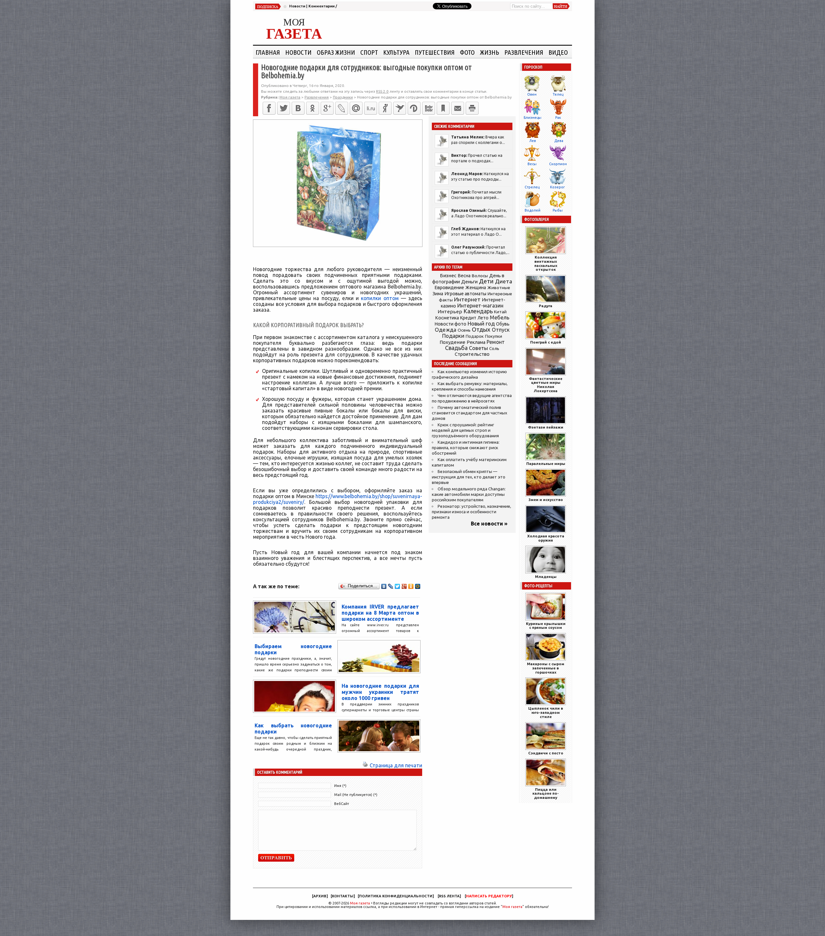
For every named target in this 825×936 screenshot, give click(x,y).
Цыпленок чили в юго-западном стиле (545, 712)
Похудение (452, 342)
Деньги (469, 281)
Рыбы (558, 210)
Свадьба (456, 348)
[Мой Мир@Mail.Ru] (356, 108)
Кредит (468, 317)
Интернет (467, 299)
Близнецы (532, 117)
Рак (558, 117)
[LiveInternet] (370, 108)
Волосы (480, 275)
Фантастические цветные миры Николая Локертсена (545, 384)
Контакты (343, 896)
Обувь (503, 323)
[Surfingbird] (399, 108)
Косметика (447, 317)
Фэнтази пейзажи (545, 427)
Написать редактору (489, 896)
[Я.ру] (385, 108)
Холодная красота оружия (545, 538)
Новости (297, 6)
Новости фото (450, 323)
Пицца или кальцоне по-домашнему (545, 793)
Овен (532, 94)
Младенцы (546, 576)
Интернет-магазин (480, 305)
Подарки (453, 336)
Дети (486, 281)
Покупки (493, 336)
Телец (558, 94)
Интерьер (450, 311)
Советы (478, 348)
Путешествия (435, 52)
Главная (268, 52)
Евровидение (449, 287)
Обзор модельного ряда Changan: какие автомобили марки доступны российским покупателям (469, 494)
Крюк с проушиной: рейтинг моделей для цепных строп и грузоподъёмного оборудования (465, 430)
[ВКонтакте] (298, 108)
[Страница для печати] (365, 765)
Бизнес (448, 275)
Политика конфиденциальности (395, 896)
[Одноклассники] (312, 108)
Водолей (532, 210)
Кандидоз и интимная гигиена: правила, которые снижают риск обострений (466, 448)
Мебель (500, 317)
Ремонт (496, 342)
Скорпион (558, 164)
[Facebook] (269, 108)
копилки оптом (379, 298)
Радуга (545, 306)
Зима (437, 293)
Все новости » (489, 523)
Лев (532, 141)
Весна (464, 275)
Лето (483, 317)
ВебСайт (341, 804)
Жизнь (489, 52)
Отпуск (501, 330)
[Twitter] (283, 108)
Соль (494, 348)
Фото (467, 52)
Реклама (476, 342)
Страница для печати (396, 765)
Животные (498, 287)
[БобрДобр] (428, 108)
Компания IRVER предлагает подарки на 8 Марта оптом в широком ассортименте (380, 613)
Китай (500, 311)
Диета (503, 281)
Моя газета (360, 903)
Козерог (557, 187)
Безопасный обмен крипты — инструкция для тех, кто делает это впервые (468, 477)
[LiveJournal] (341, 108)
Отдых (481, 329)
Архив (319, 896)
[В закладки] (443, 108)
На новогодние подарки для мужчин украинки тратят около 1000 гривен (380, 692)
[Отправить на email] (457, 108)
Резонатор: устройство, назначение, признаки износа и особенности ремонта (471, 512)
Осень (464, 330)
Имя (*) (340, 786)
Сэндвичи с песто (545, 753)
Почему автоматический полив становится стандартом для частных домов (469, 413)
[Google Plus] (404, 586)
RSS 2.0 (382, 91)
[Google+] (327, 108)
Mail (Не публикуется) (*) (355, 795)
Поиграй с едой (545, 342)
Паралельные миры (545, 463)
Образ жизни (336, 52)
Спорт (369, 52)
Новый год (481, 323)
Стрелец (532, 187)
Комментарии (321, 6)
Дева (558, 141)
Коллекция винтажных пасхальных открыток (545, 263)
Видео (558, 52)
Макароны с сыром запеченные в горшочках (545, 668)
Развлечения (523, 52)
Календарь (478, 311)
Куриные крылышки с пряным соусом (546, 625)
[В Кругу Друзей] (414, 108)
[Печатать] (472, 108)
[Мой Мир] (417, 586)
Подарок (475, 336)
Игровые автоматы (465, 293)
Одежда (445, 329)
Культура (396, 52)
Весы (532, 164)
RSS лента (449, 896)
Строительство (472, 354)
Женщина (475, 287)
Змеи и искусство (546, 499)
